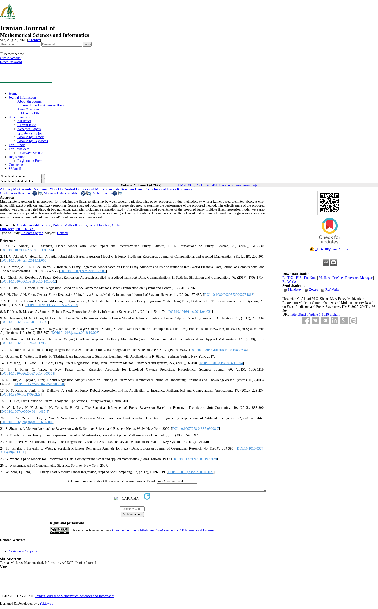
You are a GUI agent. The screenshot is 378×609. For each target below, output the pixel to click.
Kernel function (99, 225)
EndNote (310, 278)
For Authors (17, 145)
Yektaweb (46, 603)
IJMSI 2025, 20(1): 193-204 (197, 185)
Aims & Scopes (28, 109)
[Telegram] (325, 320)
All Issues (24, 121)
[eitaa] (353, 320)
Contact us (16, 164)
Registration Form (30, 161)
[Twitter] (315, 320)
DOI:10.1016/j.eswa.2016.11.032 (24, 322)
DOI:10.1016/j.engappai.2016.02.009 (27, 422)
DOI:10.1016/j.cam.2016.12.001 (83, 271)
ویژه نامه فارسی (30, 133)
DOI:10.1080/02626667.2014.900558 (27, 373)
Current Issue (27, 125)
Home (13, 93)
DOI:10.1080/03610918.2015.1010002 (28, 281)
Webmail (15, 168)
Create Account (10, 58)
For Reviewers (19, 149)
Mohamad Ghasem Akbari (62, 193)
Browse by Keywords (33, 141)
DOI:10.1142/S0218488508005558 (39, 384)
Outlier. (117, 225)
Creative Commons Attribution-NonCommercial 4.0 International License (163, 530)
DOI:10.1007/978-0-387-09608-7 (195, 428)
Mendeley (295, 289)
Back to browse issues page (238, 185)
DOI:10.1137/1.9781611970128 (194, 459)
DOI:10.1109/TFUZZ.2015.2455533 (51, 305)
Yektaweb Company (23, 551)
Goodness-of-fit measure (34, 225)
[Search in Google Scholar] (34, 194)
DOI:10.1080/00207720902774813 (228, 294)
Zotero (313, 289)
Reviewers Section (30, 153)
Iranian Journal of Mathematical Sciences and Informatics (74, 596)
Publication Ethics (30, 113)
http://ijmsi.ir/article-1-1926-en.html (315, 314)
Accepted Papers (29, 129)
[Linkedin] (334, 320)
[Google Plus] (344, 320)
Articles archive (19, 117)
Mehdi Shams (102, 193)
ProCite (337, 278)
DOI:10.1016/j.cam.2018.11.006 (23, 260)
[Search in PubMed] (40, 194)
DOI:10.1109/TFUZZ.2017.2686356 (27, 250)
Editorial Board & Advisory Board (41, 105)
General (62, 233)
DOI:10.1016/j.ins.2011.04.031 (190, 311)
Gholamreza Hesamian (16, 193)
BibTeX (288, 278)
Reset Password (11, 62)
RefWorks (289, 281)
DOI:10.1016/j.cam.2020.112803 (24, 343)
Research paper (32, 233)
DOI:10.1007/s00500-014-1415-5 (24, 411)
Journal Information (22, 97)
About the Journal (30, 101)
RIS (298, 278)
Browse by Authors (31, 137)
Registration (17, 157)
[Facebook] (306, 320)
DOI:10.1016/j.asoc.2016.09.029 (191, 472)
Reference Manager (358, 278)
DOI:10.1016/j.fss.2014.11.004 (221, 363)
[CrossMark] (330, 246)
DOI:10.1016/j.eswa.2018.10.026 (75, 333)
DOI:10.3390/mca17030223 (20, 394)
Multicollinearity (75, 225)
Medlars (324, 278)
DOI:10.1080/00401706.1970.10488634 (218, 350)
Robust (58, 225)
